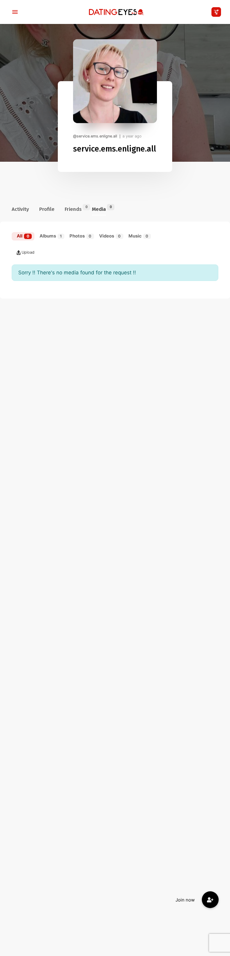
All (23, 236)
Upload (28, 252)
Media (99, 208)
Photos (80, 236)
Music (138, 236)
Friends (73, 208)
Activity (20, 209)
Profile (47, 209)
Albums (51, 236)
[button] (210, 899)
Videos (110, 236)
